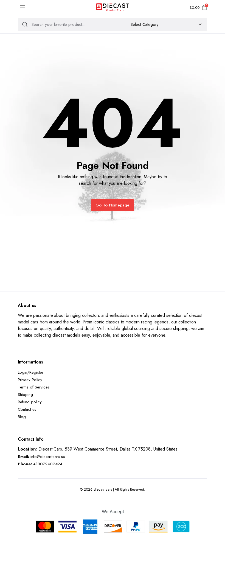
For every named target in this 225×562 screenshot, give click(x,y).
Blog (22, 417)
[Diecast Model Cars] (112, 7)
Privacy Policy (30, 380)
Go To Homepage (112, 205)
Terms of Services (34, 387)
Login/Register (30, 372)
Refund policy (30, 402)
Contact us (27, 409)
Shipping (25, 395)
